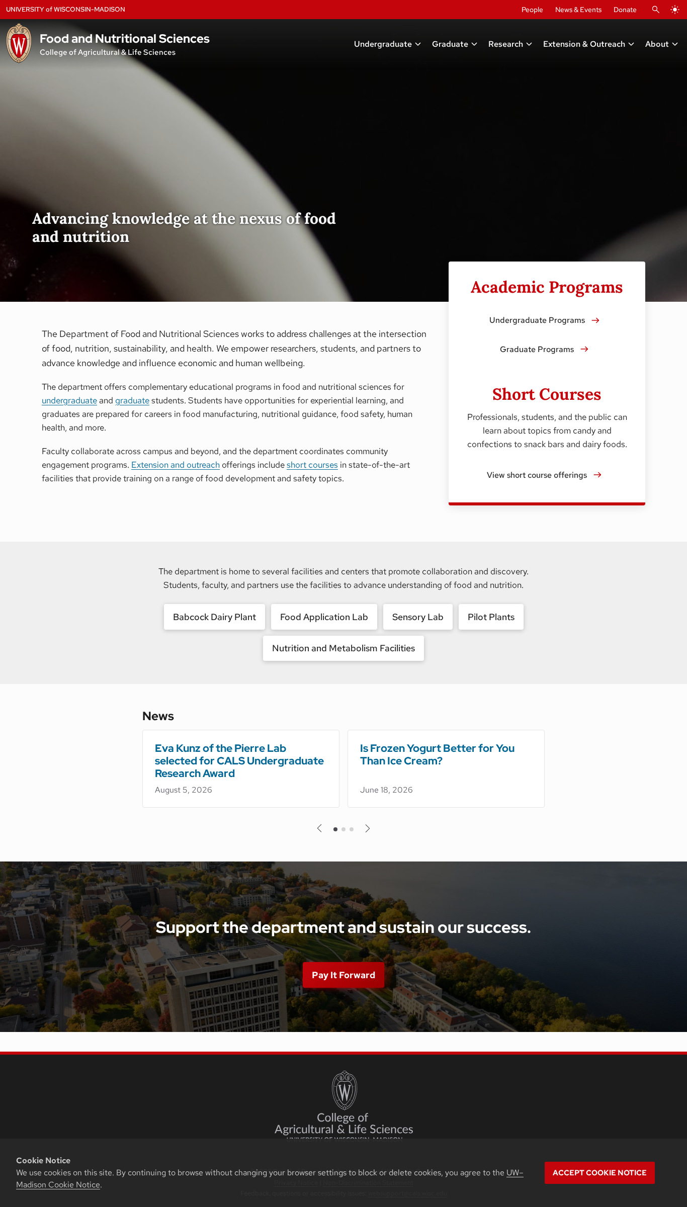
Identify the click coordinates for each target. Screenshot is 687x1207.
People (532, 9)
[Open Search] (656, 10)
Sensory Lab (418, 617)
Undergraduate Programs (537, 320)
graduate (132, 400)
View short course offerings (537, 475)
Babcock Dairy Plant (214, 617)
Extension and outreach (175, 464)
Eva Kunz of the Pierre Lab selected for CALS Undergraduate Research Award (239, 760)
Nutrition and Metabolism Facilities (343, 648)
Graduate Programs (537, 349)
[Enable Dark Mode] (675, 10)
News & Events (578, 9)
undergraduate (69, 400)
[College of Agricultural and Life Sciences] (344, 1106)
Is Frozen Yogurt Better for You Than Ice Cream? (437, 754)
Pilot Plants (491, 617)
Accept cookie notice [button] (600, 1173)
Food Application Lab (324, 617)
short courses (312, 464)
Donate (625, 9)
